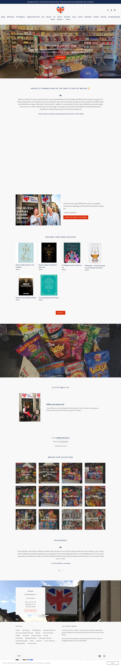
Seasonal (39, 641)
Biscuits (38, 633)
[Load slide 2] (60, 375)
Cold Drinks (19, 638)
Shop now (60, 57)
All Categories (36, 630)
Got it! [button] (113, 663)
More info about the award (76, 217)
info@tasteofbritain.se (62, 438)
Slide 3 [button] (62, 570)
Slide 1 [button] (59, 570)
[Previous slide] (56, 375)
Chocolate (26, 635)
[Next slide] (65, 375)
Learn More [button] (47, 663)
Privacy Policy (32, 643)
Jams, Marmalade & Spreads (24, 633)
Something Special (21, 641)
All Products (26, 630)
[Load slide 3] (62, 375)
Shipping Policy (20, 643)
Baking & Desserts (30, 638)
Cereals (46, 635)
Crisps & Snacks (36, 635)
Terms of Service (49, 641)
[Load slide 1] (59, 375)
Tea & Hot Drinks (48, 633)
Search (18, 630)
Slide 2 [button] (60, 570)
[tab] (59, 570)
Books (32, 641)
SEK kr (19, 656)
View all (60, 313)
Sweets (18, 635)
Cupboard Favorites (49, 630)
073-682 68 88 (63, 441)
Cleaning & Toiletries (45, 638)
